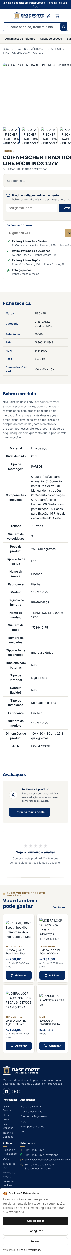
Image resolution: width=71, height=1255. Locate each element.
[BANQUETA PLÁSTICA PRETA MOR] (52, 1000)
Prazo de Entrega (30, 1106)
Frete (23, 1121)
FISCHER (40, 313)
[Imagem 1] (11, 135)
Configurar (36, 1231)
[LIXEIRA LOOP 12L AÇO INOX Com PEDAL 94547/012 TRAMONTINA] (52, 930)
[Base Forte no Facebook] (6, 1091)
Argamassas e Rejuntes (20, 38)
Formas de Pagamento (33, 1116)
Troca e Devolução (31, 1111)
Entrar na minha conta (30, 812)
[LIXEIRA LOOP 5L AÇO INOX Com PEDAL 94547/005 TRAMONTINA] (19, 1000)
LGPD (6, 1158)
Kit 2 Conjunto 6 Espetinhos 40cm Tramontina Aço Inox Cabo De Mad (18, 955)
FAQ (22, 1131)
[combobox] (35, 26)
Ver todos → (60, 907)
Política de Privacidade (28, 1250)
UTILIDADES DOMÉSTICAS (27, 48)
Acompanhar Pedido (32, 1126)
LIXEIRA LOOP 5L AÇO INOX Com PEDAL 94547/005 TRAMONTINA (16, 1026)
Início (6, 48)
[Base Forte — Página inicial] (28, 16)
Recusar (35, 1241)
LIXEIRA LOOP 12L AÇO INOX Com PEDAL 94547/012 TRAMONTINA (50, 955)
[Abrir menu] (7, 16)
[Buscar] (63, 27)
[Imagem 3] (49, 135)
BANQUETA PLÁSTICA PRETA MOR (49, 1024)
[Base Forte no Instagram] (16, 1091)
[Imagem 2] (30, 135)
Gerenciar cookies (8, 1183)
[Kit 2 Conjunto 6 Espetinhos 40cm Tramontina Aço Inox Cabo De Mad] (19, 930)
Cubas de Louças (51, 38)
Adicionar (21, 975)
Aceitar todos (35, 1221)
